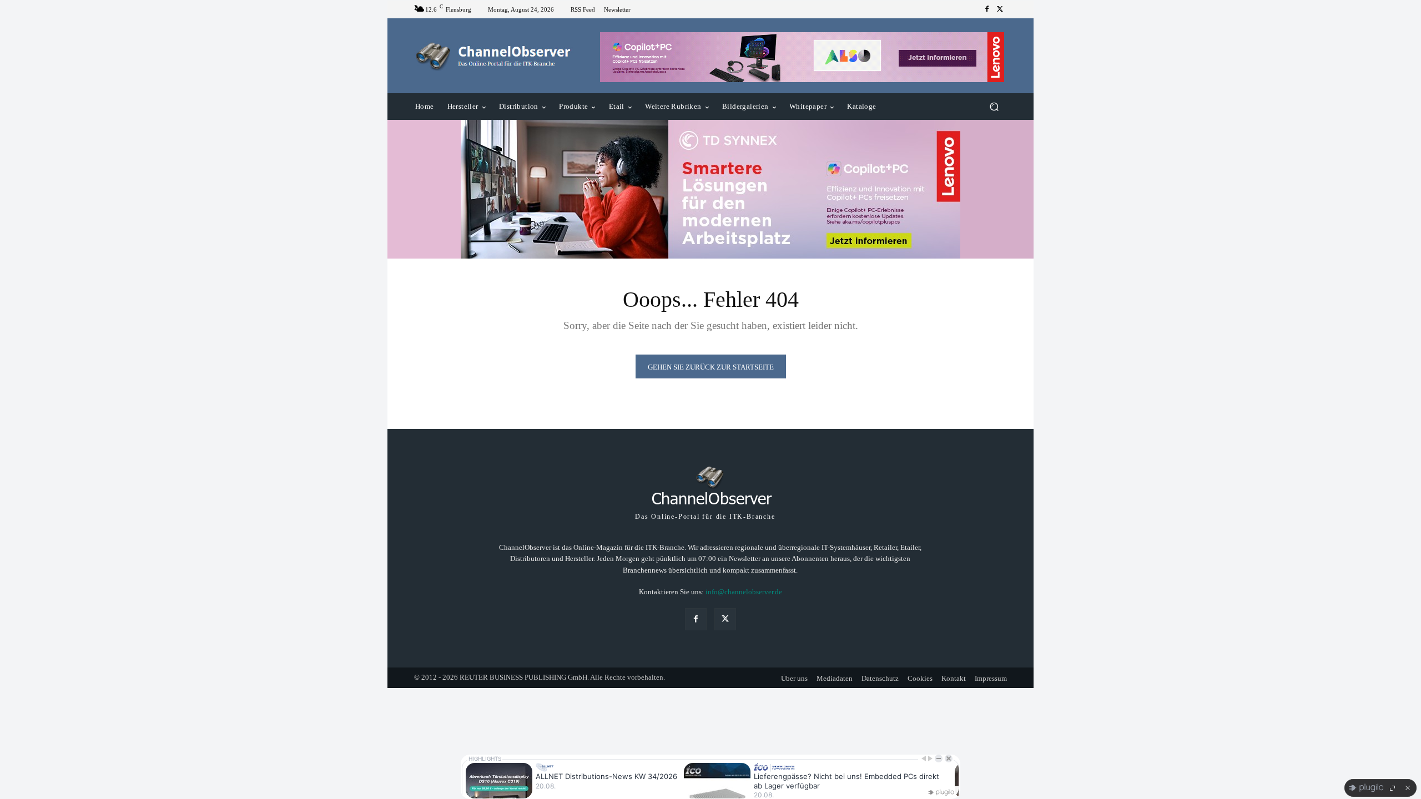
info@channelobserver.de (744, 592)
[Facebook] (987, 9)
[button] (994, 107)
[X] (1000, 9)
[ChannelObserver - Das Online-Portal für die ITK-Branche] (493, 56)
